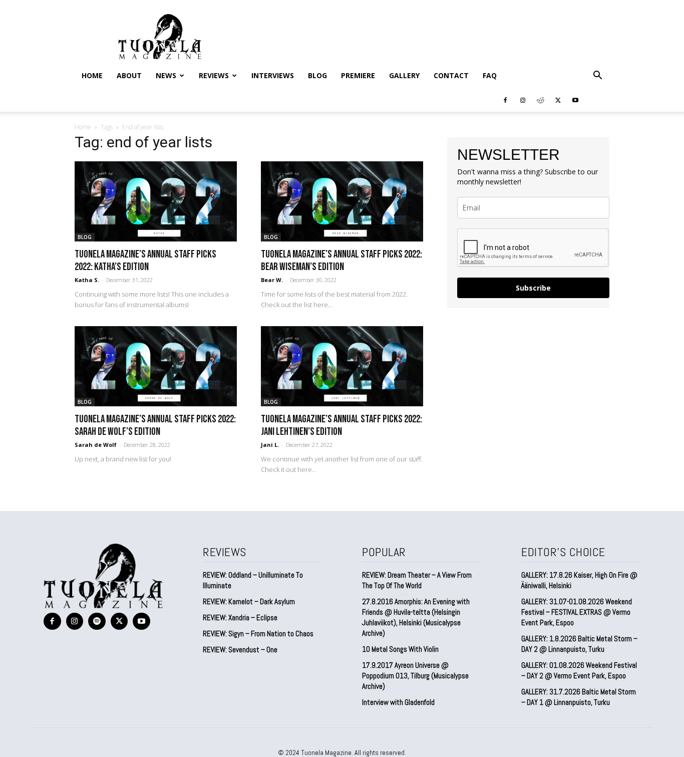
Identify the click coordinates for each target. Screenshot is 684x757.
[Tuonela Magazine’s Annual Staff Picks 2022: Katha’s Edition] (156, 201)
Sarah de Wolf (96, 444)
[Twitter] (557, 100)
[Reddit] (540, 100)
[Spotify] (97, 621)
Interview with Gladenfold (398, 702)
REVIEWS (214, 75)
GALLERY (404, 75)
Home (92, 75)
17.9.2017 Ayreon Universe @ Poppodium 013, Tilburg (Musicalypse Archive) (415, 675)
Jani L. (270, 444)
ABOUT (129, 75)
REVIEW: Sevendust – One (240, 649)
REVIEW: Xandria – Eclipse (240, 617)
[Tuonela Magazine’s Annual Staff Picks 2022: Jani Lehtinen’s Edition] (342, 366)
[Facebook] (505, 100)
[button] (597, 76)
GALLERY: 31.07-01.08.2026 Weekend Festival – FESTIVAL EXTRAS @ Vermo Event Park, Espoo (576, 612)
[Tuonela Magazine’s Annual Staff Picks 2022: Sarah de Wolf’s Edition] (156, 366)
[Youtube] (575, 100)
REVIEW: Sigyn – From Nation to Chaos (258, 633)
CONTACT (451, 75)
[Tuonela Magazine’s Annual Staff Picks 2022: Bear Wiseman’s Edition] (342, 201)
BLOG (317, 75)
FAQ (490, 75)
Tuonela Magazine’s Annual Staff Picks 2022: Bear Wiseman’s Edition (341, 260)
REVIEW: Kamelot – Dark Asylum (249, 601)
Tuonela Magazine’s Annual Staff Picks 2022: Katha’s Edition (145, 260)
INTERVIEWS (272, 75)
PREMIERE (358, 75)
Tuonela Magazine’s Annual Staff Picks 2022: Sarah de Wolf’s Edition (155, 425)
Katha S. (87, 280)
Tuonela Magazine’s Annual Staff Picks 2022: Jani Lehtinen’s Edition (341, 425)
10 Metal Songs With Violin (400, 649)
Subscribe (533, 288)
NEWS (166, 75)
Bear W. (272, 280)
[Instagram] (522, 100)
